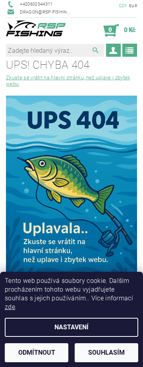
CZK (123, 5)
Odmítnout (36, 352)
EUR (133, 6)
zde (10, 307)
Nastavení (71, 327)
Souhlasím (106, 352)
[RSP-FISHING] (39, 30)
